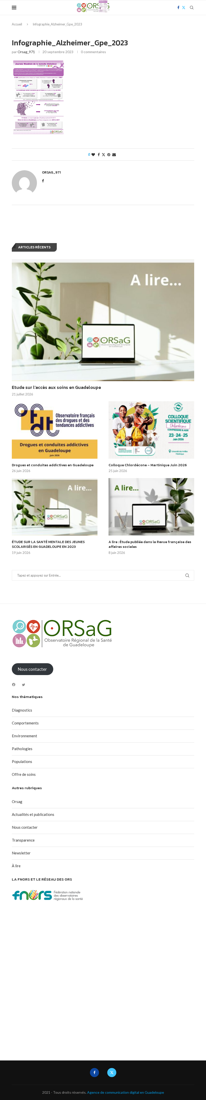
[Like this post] (93, 154)
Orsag (17, 801)
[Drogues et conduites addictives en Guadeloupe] (54, 429)
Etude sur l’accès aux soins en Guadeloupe (56, 387)
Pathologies (22, 748)
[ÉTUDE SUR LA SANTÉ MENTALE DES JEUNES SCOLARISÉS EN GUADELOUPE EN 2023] (54, 506)
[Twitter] (23, 685)
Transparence (23, 840)
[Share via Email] (114, 154)
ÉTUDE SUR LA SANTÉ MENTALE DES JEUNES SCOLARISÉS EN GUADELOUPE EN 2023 (48, 544)
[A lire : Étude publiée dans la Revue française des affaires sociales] (151, 506)
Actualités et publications (33, 814)
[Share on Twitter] (103, 154)
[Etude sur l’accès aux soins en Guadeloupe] (103, 320)
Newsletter (21, 853)
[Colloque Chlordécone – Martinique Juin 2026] (151, 429)
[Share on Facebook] (99, 154)
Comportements (25, 723)
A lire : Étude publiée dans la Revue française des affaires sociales (150, 544)
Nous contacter (25, 827)
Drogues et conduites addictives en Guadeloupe (52, 465)
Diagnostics (22, 710)
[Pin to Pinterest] (108, 154)
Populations (22, 761)
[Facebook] (14, 684)
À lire (16, 865)
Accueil (17, 24)
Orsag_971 (26, 52)
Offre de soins (24, 774)
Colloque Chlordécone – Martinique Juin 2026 (148, 465)
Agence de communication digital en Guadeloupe (125, 1092)
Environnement (24, 736)
